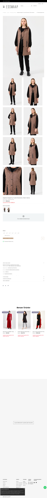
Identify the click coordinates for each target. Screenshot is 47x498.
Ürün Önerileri (6, 280)
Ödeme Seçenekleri (7, 278)
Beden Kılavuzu (7, 235)
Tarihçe (4, 482)
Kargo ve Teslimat (19, 484)
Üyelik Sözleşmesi (6, 487)
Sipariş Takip (25, 483)
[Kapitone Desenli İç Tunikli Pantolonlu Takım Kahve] (4, 209)
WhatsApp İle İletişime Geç (8, 241)
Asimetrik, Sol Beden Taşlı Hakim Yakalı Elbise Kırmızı (9, 331)
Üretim (4, 485)
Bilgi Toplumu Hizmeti (6, 496)
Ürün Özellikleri (6, 262)
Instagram (31, 483)
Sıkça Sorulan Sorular (18, 487)
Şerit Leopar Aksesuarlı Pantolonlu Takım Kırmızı (39, 331)
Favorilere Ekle (15, 331)
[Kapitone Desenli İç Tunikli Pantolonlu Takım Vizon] (8, 209)
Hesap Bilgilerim (24, 482)
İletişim (17, 481)
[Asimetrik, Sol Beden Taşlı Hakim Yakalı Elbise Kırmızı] (9, 320)
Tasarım (4, 484)
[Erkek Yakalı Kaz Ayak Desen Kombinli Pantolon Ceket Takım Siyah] (24, 320)
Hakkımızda (5, 481)
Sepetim (24, 485)
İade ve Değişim (18, 485)
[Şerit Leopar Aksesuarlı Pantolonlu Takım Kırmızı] (39, 320)
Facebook (31, 482)
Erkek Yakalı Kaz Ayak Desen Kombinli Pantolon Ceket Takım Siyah (24, 331)
